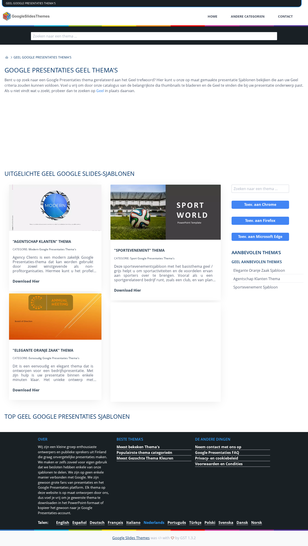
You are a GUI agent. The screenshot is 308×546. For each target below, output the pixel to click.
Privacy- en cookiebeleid (216, 458)
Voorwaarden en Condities (219, 463)
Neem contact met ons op (218, 446)
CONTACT (285, 16)
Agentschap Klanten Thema (256, 278)
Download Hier (26, 281)
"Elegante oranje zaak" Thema (43, 350)
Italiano (133, 522)
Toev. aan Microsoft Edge (260, 236)
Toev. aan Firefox (260, 220)
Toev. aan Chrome (260, 204)
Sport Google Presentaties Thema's (152, 258)
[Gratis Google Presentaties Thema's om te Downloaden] (27, 16)
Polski (210, 522)
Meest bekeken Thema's (138, 446)
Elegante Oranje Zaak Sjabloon (259, 270)
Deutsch (97, 522)
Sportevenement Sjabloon (255, 287)
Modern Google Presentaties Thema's (52, 249)
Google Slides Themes (131, 537)
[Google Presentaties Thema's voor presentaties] (7, 57)
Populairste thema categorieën (144, 452)
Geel (100, 90)
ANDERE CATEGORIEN (247, 16)
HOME (212, 16)
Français (115, 522)
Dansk (242, 522)
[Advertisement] (154, 134)
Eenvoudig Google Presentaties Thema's (54, 358)
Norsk (256, 522)
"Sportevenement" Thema (139, 250)
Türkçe (195, 522)
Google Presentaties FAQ (217, 452)
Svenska (225, 522)
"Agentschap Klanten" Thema (42, 241)
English (62, 522)
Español (79, 522)
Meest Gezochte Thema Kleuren (145, 458)
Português (177, 522)
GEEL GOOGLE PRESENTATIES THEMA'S (31, 3)
